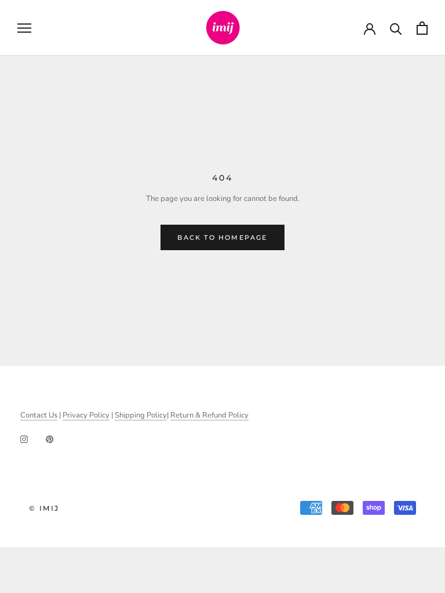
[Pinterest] (49, 439)
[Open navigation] (24, 28)
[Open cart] (422, 28)
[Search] (396, 28)
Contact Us (38, 415)
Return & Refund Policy (209, 415)
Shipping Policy (141, 415)
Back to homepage (222, 237)
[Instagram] (24, 439)
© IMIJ (44, 508)
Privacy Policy (86, 415)
